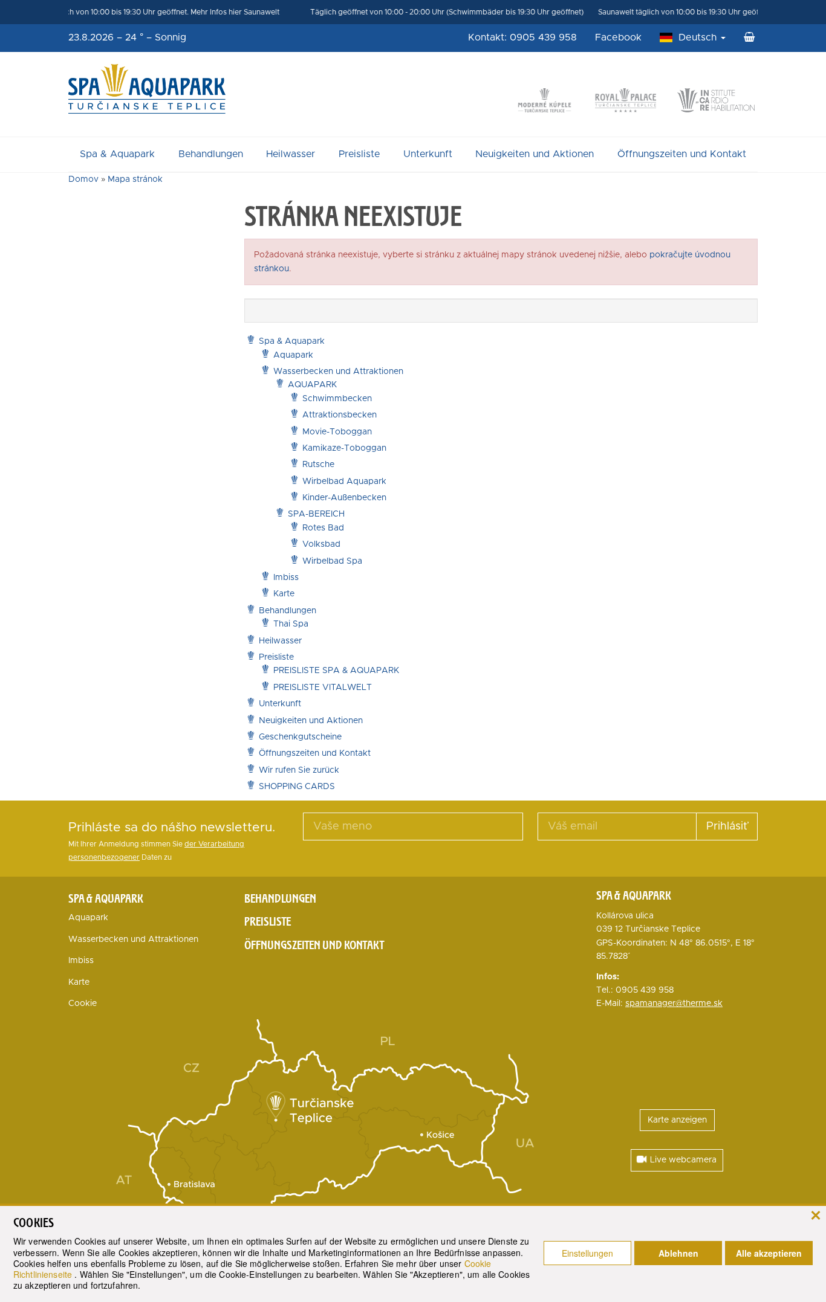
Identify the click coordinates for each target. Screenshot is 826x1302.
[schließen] (815, 1214)
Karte (283, 594)
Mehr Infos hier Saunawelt (218, 12)
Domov (83, 179)
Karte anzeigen (677, 1120)
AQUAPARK (312, 385)
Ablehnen (678, 1253)
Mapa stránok (135, 179)
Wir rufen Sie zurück (299, 770)
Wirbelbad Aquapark (344, 481)
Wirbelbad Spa (332, 561)
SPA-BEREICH (316, 514)
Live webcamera (683, 1160)
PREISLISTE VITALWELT (322, 687)
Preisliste (359, 154)
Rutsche (318, 464)
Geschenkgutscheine (300, 737)
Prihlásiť (726, 826)
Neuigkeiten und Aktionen (534, 154)
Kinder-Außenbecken (344, 498)
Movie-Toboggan (337, 432)
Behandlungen (210, 154)
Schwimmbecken (337, 399)
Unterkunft (427, 154)
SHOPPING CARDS (297, 786)
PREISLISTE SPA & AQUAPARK (336, 670)
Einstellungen (587, 1253)
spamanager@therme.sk (674, 1003)
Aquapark (293, 355)
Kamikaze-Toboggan (344, 448)
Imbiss (286, 577)
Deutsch (699, 37)
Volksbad (321, 544)
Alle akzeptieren (769, 1253)
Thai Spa (290, 624)
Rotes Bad (323, 528)
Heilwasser (290, 154)
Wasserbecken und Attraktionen (338, 371)
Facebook (618, 37)
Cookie (82, 1003)
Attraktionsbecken (339, 415)
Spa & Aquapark (117, 154)
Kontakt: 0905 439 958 (522, 37)
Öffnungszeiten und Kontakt (681, 154)
